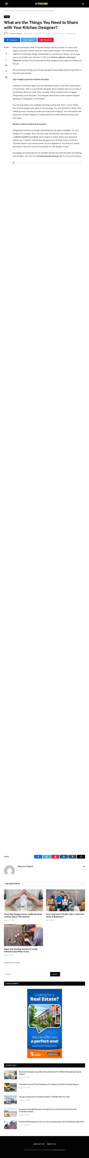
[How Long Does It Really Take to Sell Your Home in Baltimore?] (65, 900)
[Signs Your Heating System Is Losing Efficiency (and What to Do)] (23, 935)
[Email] (6, 77)
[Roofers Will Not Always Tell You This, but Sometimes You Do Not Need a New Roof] (10, 1124)
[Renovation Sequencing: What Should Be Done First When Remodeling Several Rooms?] (10, 1074)
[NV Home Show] (44, 4)
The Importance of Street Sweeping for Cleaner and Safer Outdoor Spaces (49, 1084)
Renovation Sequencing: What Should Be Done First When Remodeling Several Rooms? (50, 1073)
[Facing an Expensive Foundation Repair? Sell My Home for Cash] (10, 1099)
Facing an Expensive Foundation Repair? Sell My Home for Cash (44, 1097)
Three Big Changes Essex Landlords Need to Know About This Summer (23, 915)
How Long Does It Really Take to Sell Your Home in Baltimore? (65, 915)
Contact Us (38, 1144)
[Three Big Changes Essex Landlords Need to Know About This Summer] (23, 900)
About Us (51, 1144)
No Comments (59, 33)
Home (6, 10)
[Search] (82, 3)
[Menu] (6, 3)
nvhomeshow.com (58, 1150)
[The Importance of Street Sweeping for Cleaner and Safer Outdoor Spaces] (10, 1087)
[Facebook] (6, 53)
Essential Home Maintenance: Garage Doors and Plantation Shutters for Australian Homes (48, 1110)
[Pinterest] (6, 71)
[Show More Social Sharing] (56, 40)
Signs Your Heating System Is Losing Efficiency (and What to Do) (20, 950)
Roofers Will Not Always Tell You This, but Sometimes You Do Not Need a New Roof (51, 1122)
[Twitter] (6, 59)
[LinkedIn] (6, 65)
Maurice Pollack (16, 33)
